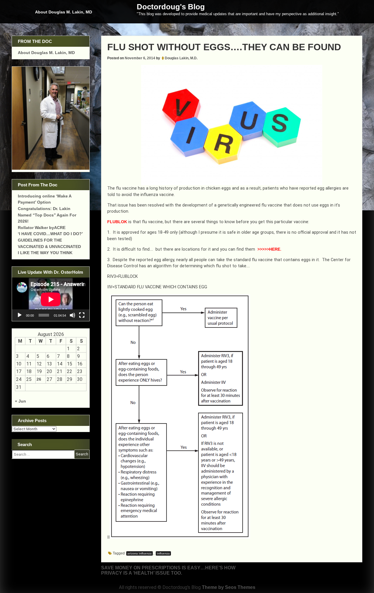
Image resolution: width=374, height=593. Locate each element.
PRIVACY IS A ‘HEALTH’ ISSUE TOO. (141, 573)
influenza (163, 553)
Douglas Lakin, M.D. (181, 58)
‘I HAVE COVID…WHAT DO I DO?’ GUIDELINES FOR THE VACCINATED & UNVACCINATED (50, 240)
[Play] (19, 315)
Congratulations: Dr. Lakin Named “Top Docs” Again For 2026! (47, 214)
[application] (50, 299)
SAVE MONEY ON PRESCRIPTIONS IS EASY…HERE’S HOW (168, 567)
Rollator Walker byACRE (41, 227)
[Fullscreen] (82, 315)
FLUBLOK (117, 221)
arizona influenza (139, 553)
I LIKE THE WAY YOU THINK (45, 252)
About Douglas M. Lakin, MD (63, 12)
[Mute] (72, 315)
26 (39, 379)
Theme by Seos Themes (228, 587)
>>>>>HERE (268, 249)
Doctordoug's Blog (171, 7)
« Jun (20, 401)
